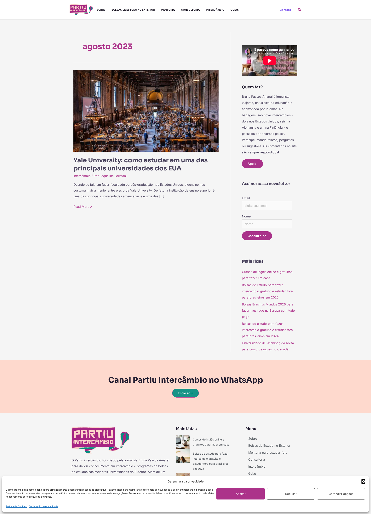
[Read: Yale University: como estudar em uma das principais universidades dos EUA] (146, 111)
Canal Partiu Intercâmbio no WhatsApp (185, 380)
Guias (235, 9)
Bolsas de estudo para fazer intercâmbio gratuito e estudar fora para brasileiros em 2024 (267, 330)
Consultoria (190, 9)
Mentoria (168, 9)
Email (246, 198)
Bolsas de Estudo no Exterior (133, 9)
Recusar (291, 494)
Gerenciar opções (341, 494)
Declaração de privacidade (43, 506)
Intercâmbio (215, 9)
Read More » (82, 206)
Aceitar (241, 494)
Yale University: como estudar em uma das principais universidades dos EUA (140, 164)
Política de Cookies (16, 506)
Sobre (101, 9)
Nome (246, 216)
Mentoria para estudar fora (267, 452)
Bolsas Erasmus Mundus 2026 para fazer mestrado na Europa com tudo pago (268, 310)
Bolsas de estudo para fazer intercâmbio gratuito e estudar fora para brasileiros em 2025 (267, 291)
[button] (363, 481)
